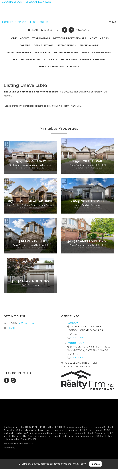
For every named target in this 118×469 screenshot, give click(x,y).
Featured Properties (27, 59)
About (24, 38)
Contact (73, 66)
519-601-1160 (78, 337)
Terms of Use (60, 464)
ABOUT (6, 1)
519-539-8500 (78, 357)
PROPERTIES (26, 22)
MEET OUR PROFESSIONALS (25, 1)
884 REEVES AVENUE (30, 241)
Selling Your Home (65, 52)
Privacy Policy (9, 448)
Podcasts (50, 59)
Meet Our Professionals (69, 38)
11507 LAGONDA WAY (30, 161)
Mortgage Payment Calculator (28, 52)
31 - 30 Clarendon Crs (30, 281)
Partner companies (93, 59)
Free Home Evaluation (96, 52)
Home (13, 38)
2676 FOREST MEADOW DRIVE (30, 201)
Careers (25, 45)
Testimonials (41, 38)
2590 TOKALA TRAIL (88, 161)
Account (84, 30)
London (73, 323)
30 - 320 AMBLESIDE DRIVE (87, 241)
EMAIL (34, 30)
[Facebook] (65, 30)
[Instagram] (71, 30)
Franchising (69, 59)
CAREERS (46, 1)
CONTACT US (40, 22)
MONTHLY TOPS (10, 22)
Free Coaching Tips (51, 66)
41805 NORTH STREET (88, 201)
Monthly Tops (99, 38)
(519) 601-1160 (51, 30)
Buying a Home (89, 45)
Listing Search (66, 45)
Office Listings (43, 45)
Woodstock (75, 343)
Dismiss (95, 464)
